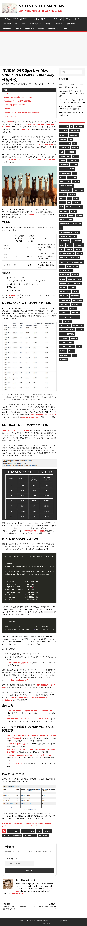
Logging (69, 249)
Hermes (73, 211)
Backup (75, 148)
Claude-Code (65, 156)
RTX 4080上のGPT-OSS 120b (14, 105)
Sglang (80, 330)
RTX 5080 (25, 129)
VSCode (71, 351)
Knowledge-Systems (67, 237)
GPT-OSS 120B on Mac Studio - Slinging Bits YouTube (28, 719)
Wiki (74, 355)
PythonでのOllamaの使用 (18, 680)
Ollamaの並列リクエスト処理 (34, 531)
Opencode (75, 296)
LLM (39, 831)
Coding (62, 160)
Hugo (71, 215)
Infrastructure (66, 220)
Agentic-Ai (64, 127)
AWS (74, 144)
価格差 (31, 214)
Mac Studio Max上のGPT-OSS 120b (17, 101)
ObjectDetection (74, 279)
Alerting (63, 135)
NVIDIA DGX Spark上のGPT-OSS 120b (18, 97)
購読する (29, 870)
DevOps (31, 831)
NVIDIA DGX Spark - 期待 (16, 744)
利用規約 (64, 921)
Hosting (63, 215)
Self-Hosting (13, 831)
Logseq (78, 249)
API (70, 139)
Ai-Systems (74, 131)
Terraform (70, 334)
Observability (65, 283)
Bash (61, 152)
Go (69, 203)
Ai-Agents (63, 131)
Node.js (75, 275)
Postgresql (64, 304)
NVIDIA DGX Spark (46, 144)
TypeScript (64, 338)
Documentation (66, 186)
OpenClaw (64, 296)
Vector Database (66, 342)
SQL (61, 334)
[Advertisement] (43, 49)
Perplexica (77, 300)
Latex (62, 245)
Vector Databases (67, 347)
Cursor (74, 165)
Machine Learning (67, 253)
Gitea (76, 199)
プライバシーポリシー (53, 921)
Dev (75, 173)
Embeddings (78, 190)
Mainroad (63, 258)
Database (70, 169)
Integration (64, 224)
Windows (63, 359)
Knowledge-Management (69, 232)
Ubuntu (74, 338)
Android (63, 139)
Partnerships (17, 893)
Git (69, 199)
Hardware (17, 836)
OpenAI (75, 292)
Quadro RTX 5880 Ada (29, 417)
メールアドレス (11, 858)
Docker (76, 182)
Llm (61, 249)
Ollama (10, 122)
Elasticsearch (65, 190)
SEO (61, 330)
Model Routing (66, 270)
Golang (77, 203)
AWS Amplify (64, 148)
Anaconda (74, 135)
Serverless (70, 330)
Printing (63, 309)
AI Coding (79, 127)
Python (75, 313)
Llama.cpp (78, 245)
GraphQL (79, 207)
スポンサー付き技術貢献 (37, 921)
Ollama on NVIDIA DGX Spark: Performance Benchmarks (29, 711)
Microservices (77, 262)
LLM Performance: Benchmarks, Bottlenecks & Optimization (31, 159)
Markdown (75, 258)
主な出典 (7, 109)
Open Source (65, 292)
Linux (69, 245)
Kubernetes (64, 241)
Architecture (65, 144)
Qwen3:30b (13, 295)
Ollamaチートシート (14, 763)
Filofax (62, 194)
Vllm (78, 347)
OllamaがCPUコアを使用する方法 (19, 662)
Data (61, 169)
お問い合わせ (24, 921)
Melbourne (64, 262)
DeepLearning (65, 173)
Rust (77, 317)
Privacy (73, 309)
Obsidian (77, 283)
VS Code (63, 351)
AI (23, 831)
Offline (63, 287)
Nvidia (62, 279)
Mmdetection (72, 266)
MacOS (79, 253)
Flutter (72, 194)
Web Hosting (65, 355)
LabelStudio (76, 241)
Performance (30, 836)
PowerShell (76, 304)
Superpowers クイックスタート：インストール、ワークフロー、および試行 (72, 93)
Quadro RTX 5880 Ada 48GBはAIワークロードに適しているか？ (30, 755)
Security (67, 321)
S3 (60, 321)
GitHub (62, 203)
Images (79, 215)
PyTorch (63, 317)
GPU (61, 207)
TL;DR (6, 93)
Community (73, 160)
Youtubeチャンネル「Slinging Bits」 (16, 430)
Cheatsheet (70, 152)
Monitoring (64, 275)
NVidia (6, 836)
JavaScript (77, 224)
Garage (62, 199)
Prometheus (64, 313)
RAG (71, 317)
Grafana (69, 207)
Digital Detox (65, 182)
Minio (62, 266)
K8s (61, 228)
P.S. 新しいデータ (10, 116)
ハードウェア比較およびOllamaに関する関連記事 (21, 112)
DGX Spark (43, 836)
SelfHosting (78, 326)
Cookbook (64, 165)
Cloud (75, 156)
